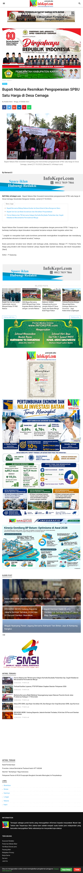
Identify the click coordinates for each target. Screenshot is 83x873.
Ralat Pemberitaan (8, 765)
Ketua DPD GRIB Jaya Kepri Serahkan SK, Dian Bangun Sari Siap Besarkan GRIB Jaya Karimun (46, 704)
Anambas (7, 785)
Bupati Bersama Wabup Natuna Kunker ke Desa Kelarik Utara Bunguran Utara (33, 208)
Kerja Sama (6, 855)
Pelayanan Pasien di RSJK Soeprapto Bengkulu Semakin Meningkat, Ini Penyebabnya (32, 775)
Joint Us (5, 861)
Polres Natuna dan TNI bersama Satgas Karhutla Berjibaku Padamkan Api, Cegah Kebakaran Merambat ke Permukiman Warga (35, 216)
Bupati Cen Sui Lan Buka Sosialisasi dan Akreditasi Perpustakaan (29, 212)
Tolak (77, 870)
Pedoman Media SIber (9, 844)
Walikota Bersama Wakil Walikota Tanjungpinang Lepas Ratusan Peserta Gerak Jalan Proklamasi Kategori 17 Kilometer (43, 696)
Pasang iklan (6, 849)
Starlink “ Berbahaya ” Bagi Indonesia (15, 772)
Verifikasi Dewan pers (9, 847)
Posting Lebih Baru (9, 317)
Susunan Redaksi (8, 841)
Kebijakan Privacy (8, 852)
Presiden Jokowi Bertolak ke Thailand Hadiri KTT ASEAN (22, 768)
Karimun (7, 793)
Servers (4, 858)
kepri (5, 805)
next (4, 634)
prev (3, 634)
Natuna (5, 83)
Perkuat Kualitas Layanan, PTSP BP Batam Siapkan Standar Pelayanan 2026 (40, 686)
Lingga (6, 797)
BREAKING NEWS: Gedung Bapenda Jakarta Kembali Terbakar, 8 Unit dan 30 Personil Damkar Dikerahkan (46, 713)
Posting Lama (75, 317)
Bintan (6, 789)
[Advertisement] (41, 738)
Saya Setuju (66, 870)
